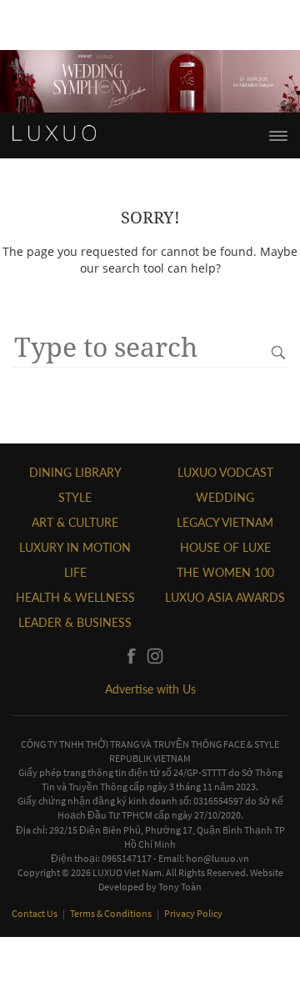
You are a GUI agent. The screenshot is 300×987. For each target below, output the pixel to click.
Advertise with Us (150, 689)
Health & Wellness (75, 597)
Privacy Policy (193, 913)
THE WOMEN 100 (225, 572)
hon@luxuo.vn (217, 858)
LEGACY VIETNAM (225, 522)
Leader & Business (75, 622)
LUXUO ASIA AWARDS (225, 597)
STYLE (75, 497)
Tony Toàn (180, 886)
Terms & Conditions (112, 913)
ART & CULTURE (75, 522)
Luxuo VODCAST (225, 472)
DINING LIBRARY (75, 472)
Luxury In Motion (75, 547)
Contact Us (35, 913)
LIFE (75, 572)
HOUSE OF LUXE (225, 547)
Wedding (225, 497)
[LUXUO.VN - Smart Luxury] (54, 133)
